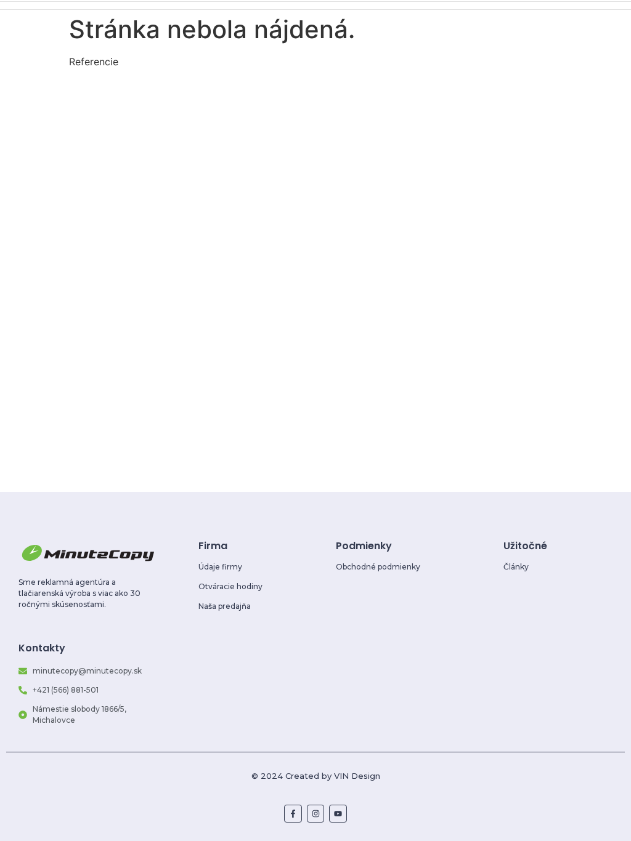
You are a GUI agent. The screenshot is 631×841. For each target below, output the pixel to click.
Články (516, 566)
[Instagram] (316, 814)
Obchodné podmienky (378, 566)
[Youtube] (338, 814)
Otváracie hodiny (230, 586)
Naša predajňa (224, 606)
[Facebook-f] (293, 814)
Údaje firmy (220, 566)
